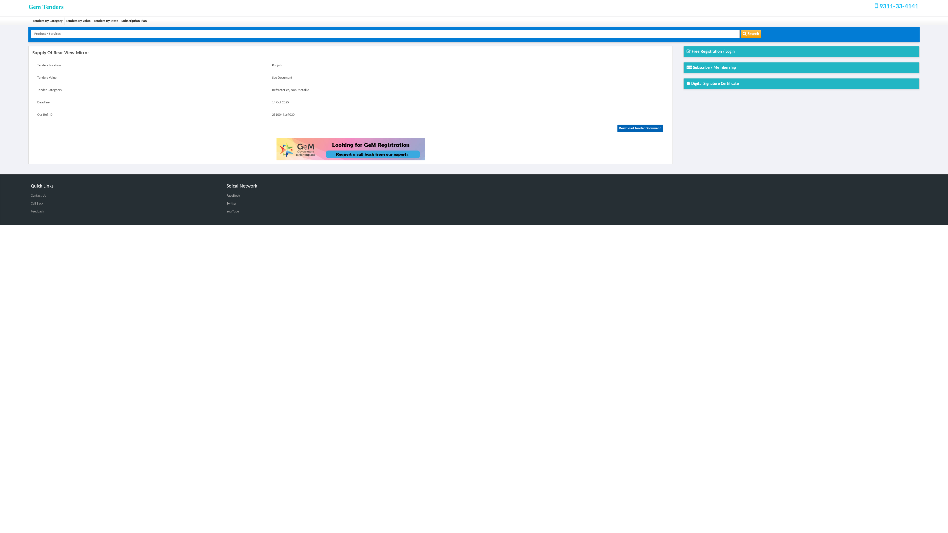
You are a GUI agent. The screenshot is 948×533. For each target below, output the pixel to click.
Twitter (232, 204)
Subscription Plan (134, 21)
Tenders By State (106, 21)
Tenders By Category (48, 21)
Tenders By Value (78, 21)
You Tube (233, 211)
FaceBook (233, 196)
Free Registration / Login (713, 52)
